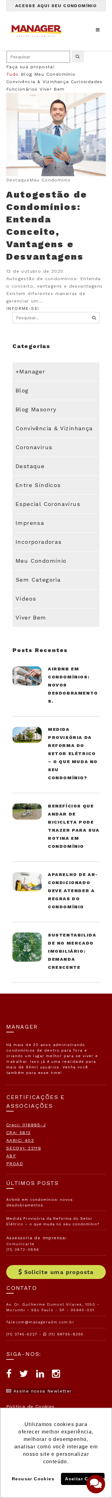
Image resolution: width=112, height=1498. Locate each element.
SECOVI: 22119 (23, 1148)
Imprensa (30, 523)
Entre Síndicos (38, 485)
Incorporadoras (39, 542)
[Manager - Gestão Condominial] (37, 31)
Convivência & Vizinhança (37, 81)
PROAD (14, 1163)
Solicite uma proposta (59, 1272)
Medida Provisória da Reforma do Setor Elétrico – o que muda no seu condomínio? (73, 753)
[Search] (94, 317)
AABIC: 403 (20, 1140)
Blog (26, 74)
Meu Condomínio (55, 74)
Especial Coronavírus (48, 504)
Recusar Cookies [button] (33, 1478)
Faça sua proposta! (30, 66)
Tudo (12, 74)
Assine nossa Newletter (42, 1390)
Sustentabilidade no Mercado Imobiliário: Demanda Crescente (72, 951)
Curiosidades (87, 81)
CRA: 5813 (18, 1132)
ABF (11, 1155)
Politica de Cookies (30, 1406)
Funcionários (22, 89)
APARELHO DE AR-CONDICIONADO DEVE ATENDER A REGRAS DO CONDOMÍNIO (73, 890)
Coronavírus (34, 447)
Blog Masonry (36, 409)
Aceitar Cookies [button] (84, 1478)
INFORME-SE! (22, 308)
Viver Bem (52, 89)
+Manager (30, 371)
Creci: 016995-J (26, 1124)
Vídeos (26, 598)
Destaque (30, 466)
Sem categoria (38, 579)
